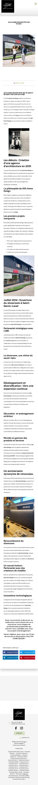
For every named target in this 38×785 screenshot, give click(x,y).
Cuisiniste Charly (24, 770)
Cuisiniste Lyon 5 (23, 765)
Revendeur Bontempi (19, 779)
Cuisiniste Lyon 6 (13, 767)
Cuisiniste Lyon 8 (13, 769)
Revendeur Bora (13, 775)
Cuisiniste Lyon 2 (13, 763)
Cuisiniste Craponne (21, 753)
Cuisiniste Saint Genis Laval (15, 751)
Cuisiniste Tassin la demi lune (19, 758)
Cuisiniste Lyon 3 (23, 763)
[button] (35, 3)
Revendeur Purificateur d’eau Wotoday (19, 777)
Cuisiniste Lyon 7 (23, 767)
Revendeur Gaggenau (22, 774)
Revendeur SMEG (24, 775)
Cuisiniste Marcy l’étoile (15, 772)
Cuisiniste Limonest (23, 760)
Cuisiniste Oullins (22, 756)
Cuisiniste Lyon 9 (24, 769)
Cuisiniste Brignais (16, 755)
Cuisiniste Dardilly (13, 762)
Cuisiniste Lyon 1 (24, 762)
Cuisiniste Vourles (13, 770)
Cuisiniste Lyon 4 (13, 765)
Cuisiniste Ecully (12, 760)
